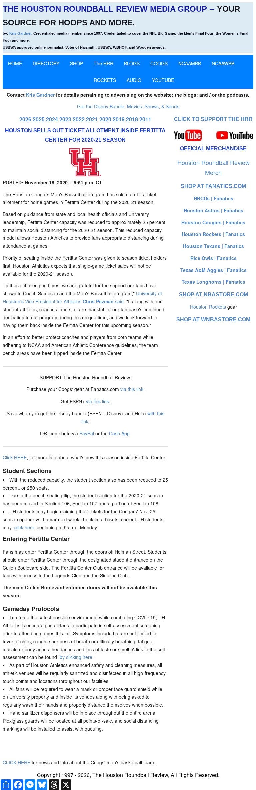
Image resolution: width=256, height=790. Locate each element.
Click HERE (15, 457)
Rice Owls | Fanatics (213, 258)
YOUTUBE (163, 80)
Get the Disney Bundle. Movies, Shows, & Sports (128, 106)
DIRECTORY (46, 63)
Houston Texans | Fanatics (213, 246)
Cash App (119, 433)
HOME (15, 63)
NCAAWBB (223, 63)
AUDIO (134, 80)
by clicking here (76, 657)
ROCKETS (105, 80)
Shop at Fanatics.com (213, 186)
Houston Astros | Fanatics (213, 210)
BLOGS (132, 63)
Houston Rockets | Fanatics (213, 234)
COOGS (159, 63)
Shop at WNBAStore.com (213, 319)
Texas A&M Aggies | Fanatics (213, 270)
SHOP (76, 63)
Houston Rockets (208, 306)
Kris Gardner (20, 33)
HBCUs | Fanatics (213, 198)
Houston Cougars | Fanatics (213, 222)
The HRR (103, 63)
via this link (131, 389)
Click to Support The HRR (213, 119)
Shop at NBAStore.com (213, 294)
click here (24, 527)
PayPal (86, 433)
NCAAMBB (189, 63)
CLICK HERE (16, 762)
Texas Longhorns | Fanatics (213, 281)
